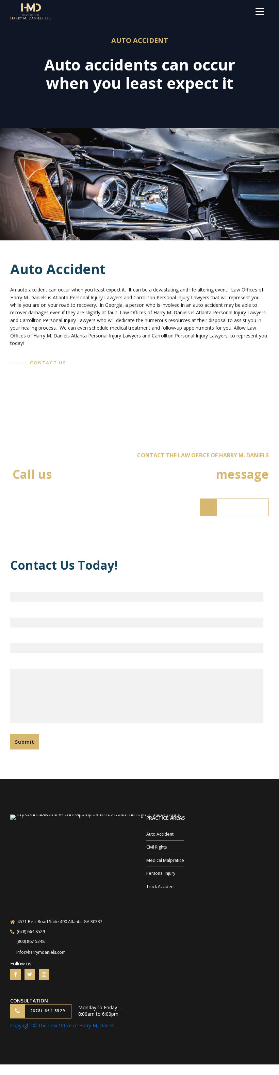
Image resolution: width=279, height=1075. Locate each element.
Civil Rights (156, 847)
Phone (18, 637)
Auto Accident (160, 834)
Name (17, 585)
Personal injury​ (160, 873)
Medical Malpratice (165, 860)
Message (21, 662)
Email (16, 611)
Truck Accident (160, 886)
